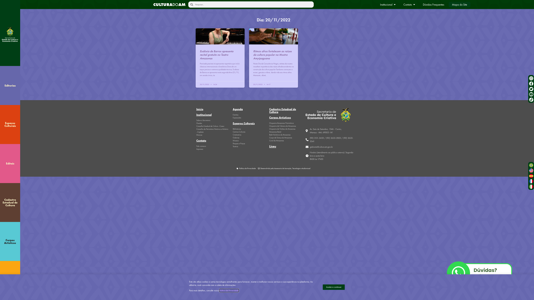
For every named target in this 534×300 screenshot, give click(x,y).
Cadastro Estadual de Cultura (10, 202)
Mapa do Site (459, 4)
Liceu (272, 146)
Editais (10, 163)
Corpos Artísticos (10, 241)
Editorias (10, 85)
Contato (407, 4)
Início (199, 109)
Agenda (238, 109)
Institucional (386, 4)
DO (169, 4)
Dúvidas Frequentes (433, 4)
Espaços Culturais (10, 124)
